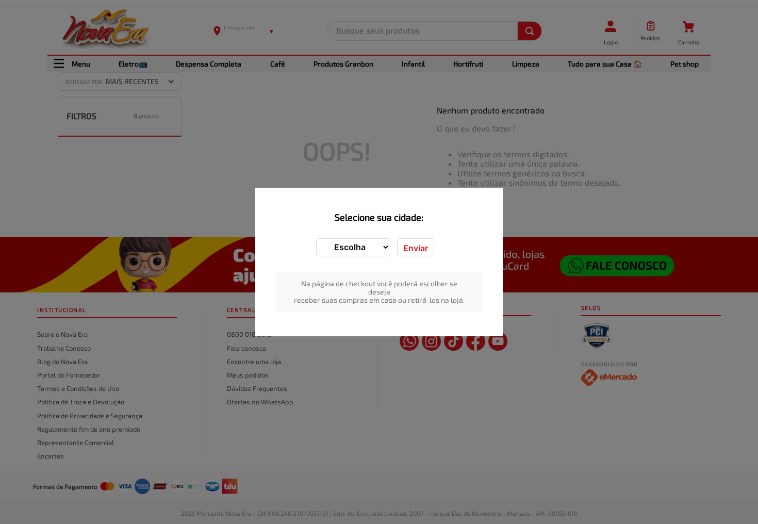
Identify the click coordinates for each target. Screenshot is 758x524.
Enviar (415, 248)
